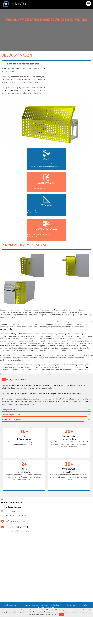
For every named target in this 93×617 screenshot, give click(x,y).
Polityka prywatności (77, 605)
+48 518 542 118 (19, 527)
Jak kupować (11, 605)
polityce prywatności (24, 612)
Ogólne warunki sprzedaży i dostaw (42, 605)
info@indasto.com (16, 521)
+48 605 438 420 (19, 530)
